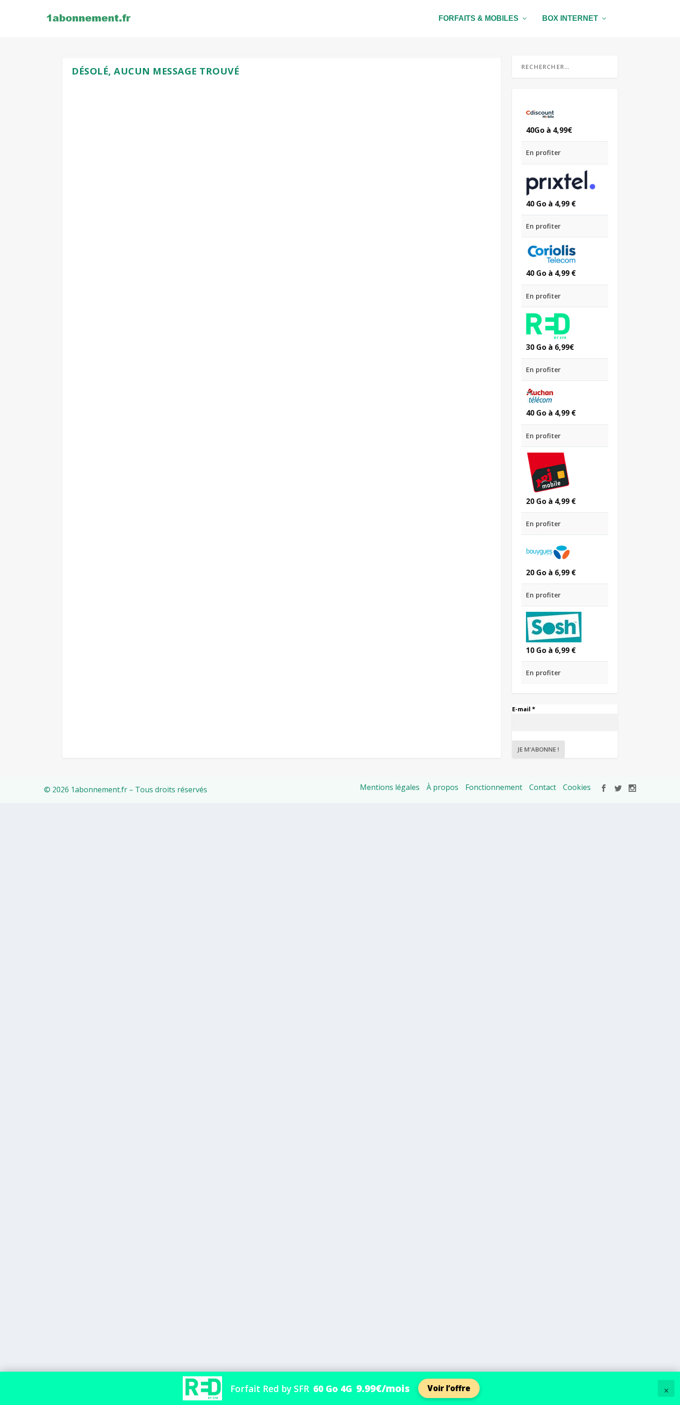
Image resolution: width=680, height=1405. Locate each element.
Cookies (577, 787)
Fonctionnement (493, 787)
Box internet (570, 18)
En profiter (543, 152)
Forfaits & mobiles (479, 18)
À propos (442, 787)
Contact (542, 787)
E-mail (523, 709)
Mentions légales (390, 787)
